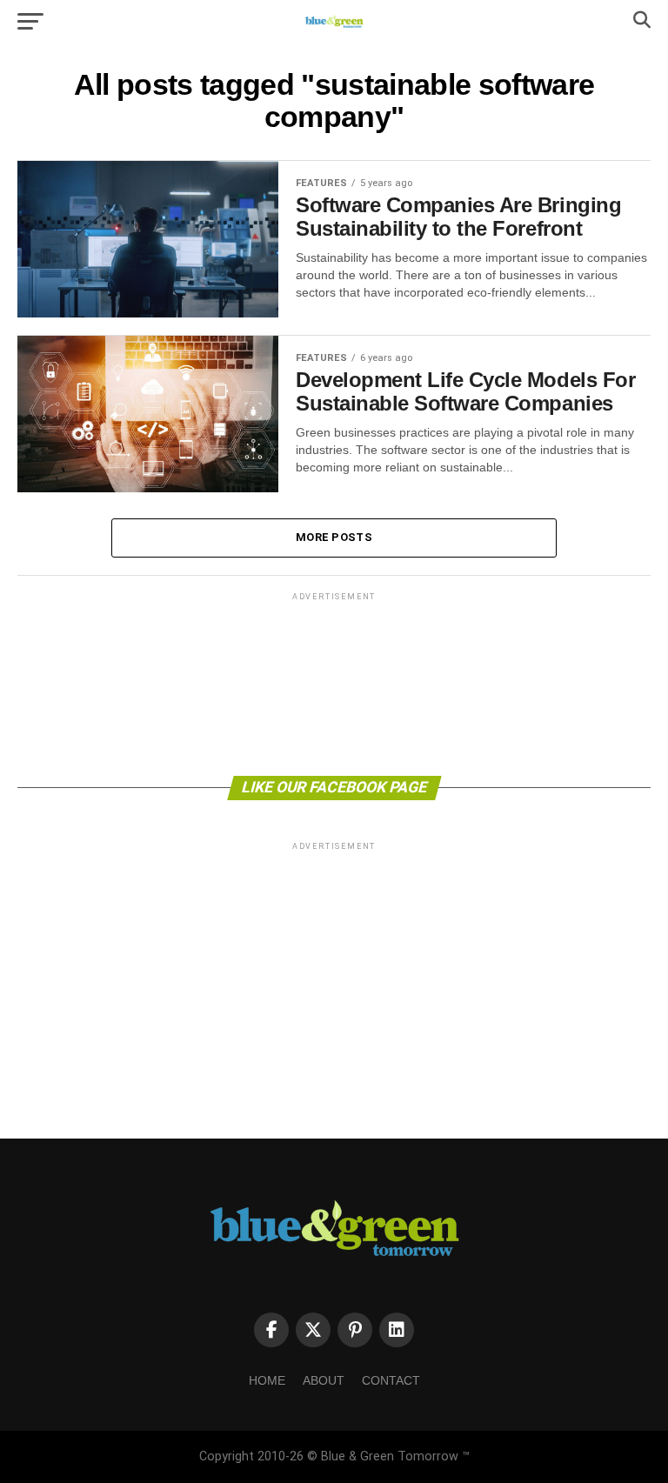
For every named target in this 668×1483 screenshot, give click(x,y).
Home (267, 1380)
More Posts (334, 537)
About (323, 1380)
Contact (391, 1380)
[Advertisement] (334, 683)
